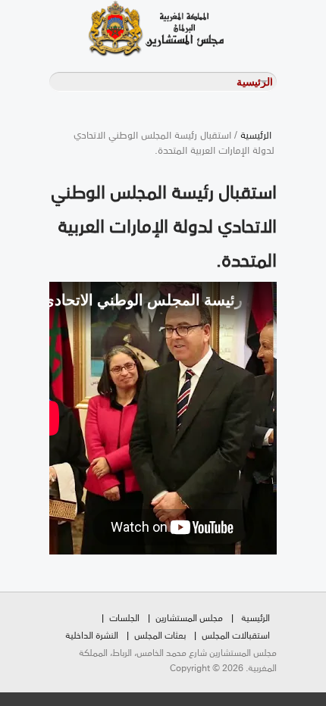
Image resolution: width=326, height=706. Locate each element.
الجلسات (124, 617)
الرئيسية (255, 134)
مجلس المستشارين (189, 617)
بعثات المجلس (160, 634)
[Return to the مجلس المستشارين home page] (136, 28)
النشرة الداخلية (91, 634)
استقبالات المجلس (236, 634)
